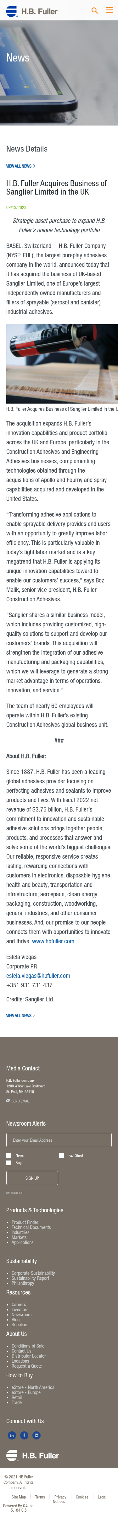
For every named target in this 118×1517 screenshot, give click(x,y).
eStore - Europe (26, 1392)
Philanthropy (23, 1283)
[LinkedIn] (12, 1435)
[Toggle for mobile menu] (109, 10)
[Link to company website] (31, 12)
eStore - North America (33, 1387)
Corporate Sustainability (33, 1273)
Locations (20, 1361)
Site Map (19, 1496)
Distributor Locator (29, 1356)
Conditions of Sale (28, 1345)
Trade (17, 1402)
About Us (16, 1333)
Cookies (82, 1496)
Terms (40, 1496)
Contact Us (21, 1351)
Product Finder (25, 1222)
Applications (23, 1242)
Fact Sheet (76, 1155)
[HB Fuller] (32, 1459)
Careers (19, 1304)
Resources (18, 1292)
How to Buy (19, 1375)
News (20, 1155)
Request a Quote (27, 1366)
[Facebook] (24, 1435)
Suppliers (20, 1324)
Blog (19, 1163)
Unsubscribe (14, 1193)
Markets (19, 1237)
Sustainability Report (30, 1278)
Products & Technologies (34, 1210)
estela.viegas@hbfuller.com (38, 975)
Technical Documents (31, 1227)
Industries (21, 1232)
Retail (17, 1397)
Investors (20, 1309)
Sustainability (21, 1260)
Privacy (60, 1496)
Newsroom (22, 1314)
